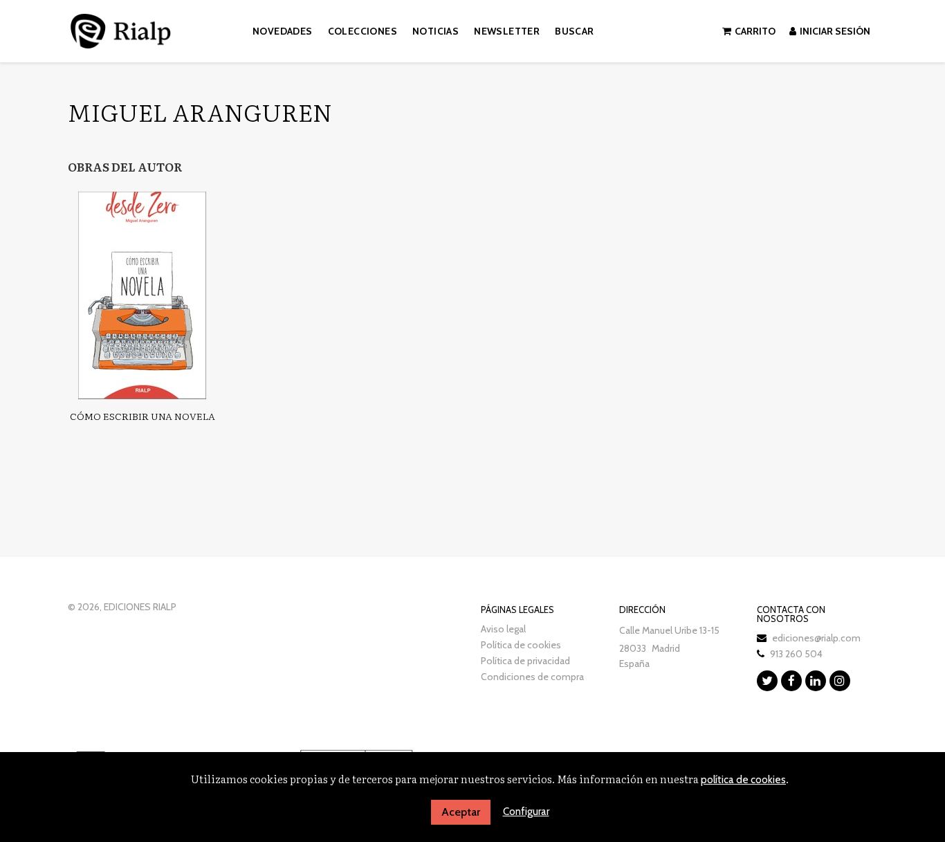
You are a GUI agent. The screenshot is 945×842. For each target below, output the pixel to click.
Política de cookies (521, 645)
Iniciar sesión (835, 31)
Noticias (435, 31)
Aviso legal (503, 629)
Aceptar (460, 811)
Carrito (755, 31)
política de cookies (743, 780)
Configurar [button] (526, 811)
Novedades (283, 31)
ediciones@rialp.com (816, 638)
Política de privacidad (525, 661)
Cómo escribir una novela (142, 416)
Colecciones (362, 31)
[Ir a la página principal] (121, 28)
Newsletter (507, 31)
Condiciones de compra (532, 676)
